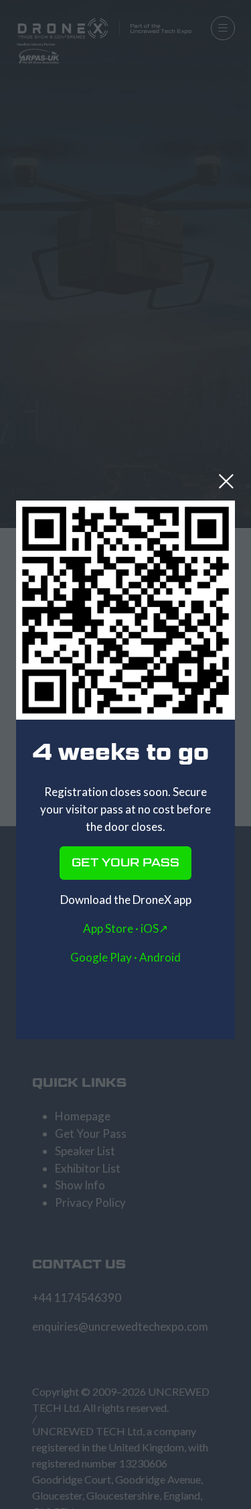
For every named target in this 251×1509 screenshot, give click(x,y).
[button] (226, 481)
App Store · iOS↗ (125, 928)
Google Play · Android (125, 957)
